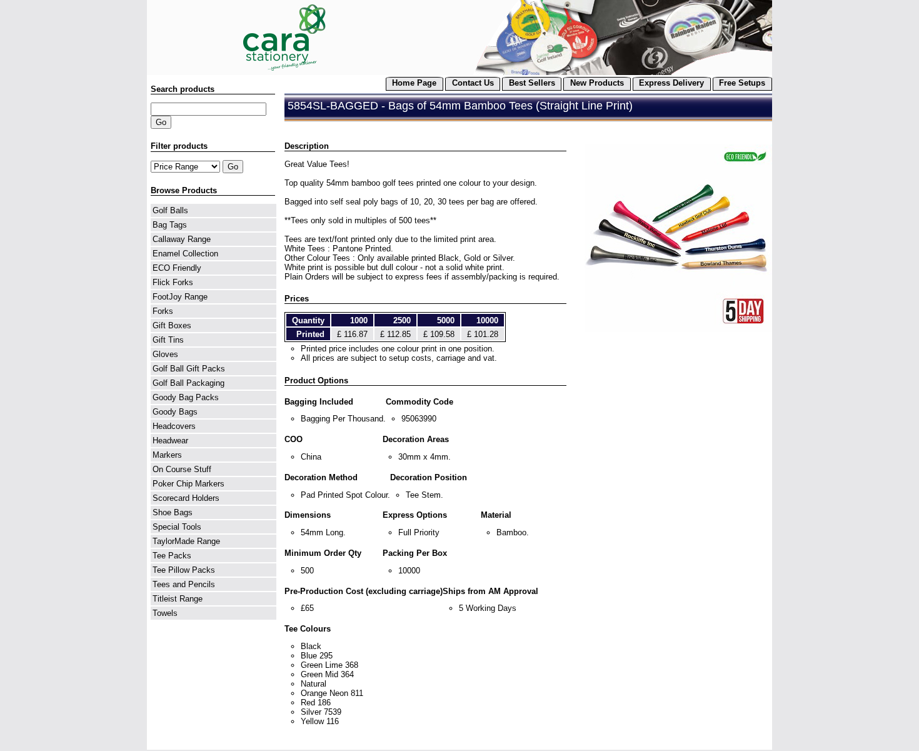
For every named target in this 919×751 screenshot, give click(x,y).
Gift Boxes (172, 325)
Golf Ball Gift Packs (189, 368)
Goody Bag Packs (186, 397)
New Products (597, 83)
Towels (165, 613)
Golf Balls (170, 210)
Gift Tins (168, 340)
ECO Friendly (177, 268)
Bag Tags (170, 224)
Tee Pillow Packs (184, 570)
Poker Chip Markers (188, 483)
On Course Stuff (182, 469)
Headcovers (174, 426)
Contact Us (473, 83)
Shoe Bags (173, 512)
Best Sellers (532, 83)
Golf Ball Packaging (188, 383)
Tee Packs (172, 555)
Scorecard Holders (186, 498)
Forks (163, 311)
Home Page (414, 83)
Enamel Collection (185, 253)
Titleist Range (178, 598)
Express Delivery (671, 83)
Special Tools (177, 527)
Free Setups (742, 83)
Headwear (170, 440)
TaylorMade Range (186, 541)
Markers (167, 455)
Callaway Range (182, 239)
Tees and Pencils (184, 584)
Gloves (165, 354)
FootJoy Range (180, 296)
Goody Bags (175, 411)
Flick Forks (173, 282)
